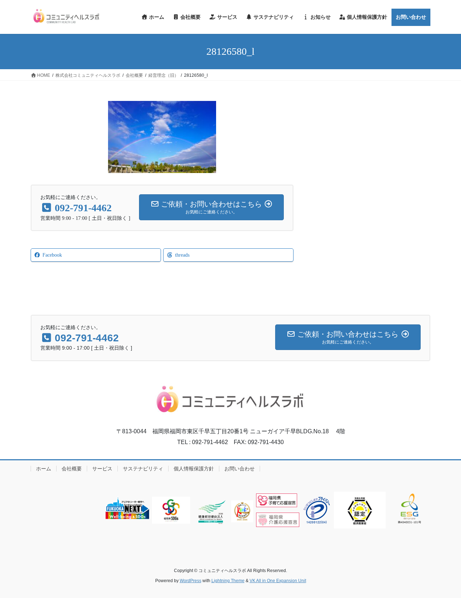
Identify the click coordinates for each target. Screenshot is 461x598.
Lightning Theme (228, 580)
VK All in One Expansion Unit (278, 580)
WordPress (190, 580)
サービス (102, 468)
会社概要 (72, 468)
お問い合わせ (239, 468)
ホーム (43, 468)
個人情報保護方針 (194, 468)
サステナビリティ (143, 468)
